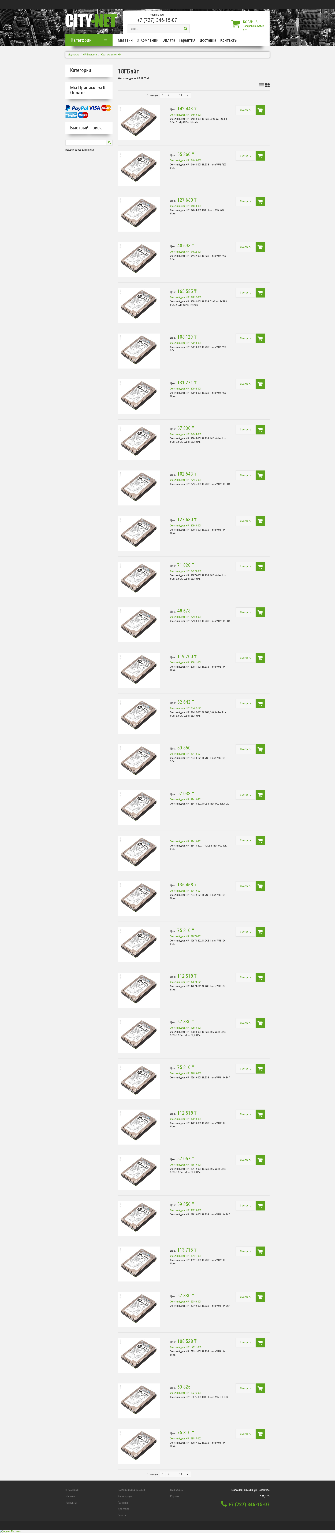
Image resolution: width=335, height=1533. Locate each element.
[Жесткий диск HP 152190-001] (139, 1309)
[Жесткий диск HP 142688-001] (139, 1035)
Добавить (260, 110)
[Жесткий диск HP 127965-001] (139, 487)
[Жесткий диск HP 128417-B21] (139, 716)
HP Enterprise (90, 54)
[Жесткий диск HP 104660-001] (139, 122)
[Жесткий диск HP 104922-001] (139, 259)
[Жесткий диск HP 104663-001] (139, 168)
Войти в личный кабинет (131, 1490)
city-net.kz (73, 54)
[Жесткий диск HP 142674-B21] (139, 990)
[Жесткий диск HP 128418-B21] (139, 761)
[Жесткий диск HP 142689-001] (139, 1081)
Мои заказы (176, 1490)
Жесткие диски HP (111, 54)
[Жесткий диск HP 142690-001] (139, 1127)
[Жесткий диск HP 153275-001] (139, 1400)
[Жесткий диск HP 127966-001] (139, 533)
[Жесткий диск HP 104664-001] (139, 214)
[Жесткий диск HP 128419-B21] (139, 898)
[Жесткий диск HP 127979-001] (139, 579)
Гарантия (187, 40)
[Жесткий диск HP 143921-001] (139, 1264)
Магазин (125, 40)
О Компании (147, 40)
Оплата (168, 40)
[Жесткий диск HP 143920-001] (139, 1218)
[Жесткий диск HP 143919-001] (139, 1172)
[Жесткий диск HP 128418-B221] (139, 853)
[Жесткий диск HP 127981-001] (139, 670)
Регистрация (125, 1496)
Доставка (207, 40)
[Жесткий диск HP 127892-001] (139, 305)
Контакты (228, 40)
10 (180, 95)
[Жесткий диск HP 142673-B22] (139, 944)
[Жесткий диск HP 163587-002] (139, 1446)
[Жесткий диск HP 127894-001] (139, 396)
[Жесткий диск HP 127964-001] (139, 442)
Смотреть (245, 110)
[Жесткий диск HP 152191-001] (139, 1355)
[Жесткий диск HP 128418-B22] (139, 807)
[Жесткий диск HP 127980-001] (139, 624)
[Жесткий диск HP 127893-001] (139, 351)
